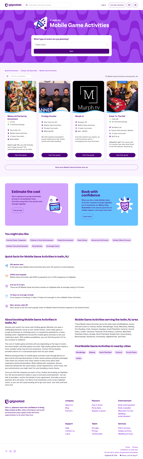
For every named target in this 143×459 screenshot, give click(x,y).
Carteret (119, 352)
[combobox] (48, 5)
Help (67, 428)
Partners (69, 411)
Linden (78, 358)
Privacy (135, 447)
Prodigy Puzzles (48, 116)
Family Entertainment (65, 240)
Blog (67, 408)
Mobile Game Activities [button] (79, 25)
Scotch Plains (131, 352)
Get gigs (95, 428)
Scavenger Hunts (52, 246)
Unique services (124, 431)
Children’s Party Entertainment (41, 240)
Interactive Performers (100, 240)
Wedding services (125, 434)
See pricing (17, 210)
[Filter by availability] (21, 76)
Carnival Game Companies (16, 240)
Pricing (95, 431)
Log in (103, 5)
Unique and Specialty (29, 70)
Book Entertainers (11, 70)
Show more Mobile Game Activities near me (71, 167)
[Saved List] (129, 5)
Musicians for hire (125, 411)
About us (69, 405)
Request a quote (99, 411)
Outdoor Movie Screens (122, 240)
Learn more (87, 216)
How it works (97, 405)
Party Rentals (37, 246)
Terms (127, 447)
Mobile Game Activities (48, 70)
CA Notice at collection (129, 450)
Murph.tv (79, 116)
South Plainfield (105, 352)
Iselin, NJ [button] (56, 20)
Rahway (92, 352)
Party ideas (96, 408)
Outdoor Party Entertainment (17, 246)
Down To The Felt (117, 116)
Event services (124, 428)
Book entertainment (126, 405)
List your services (117, 5)
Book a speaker (124, 408)
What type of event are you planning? (51, 39)
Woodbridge (80, 352)
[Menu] (135, 5)
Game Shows (82, 240)
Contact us (70, 431)
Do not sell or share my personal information (121, 452)
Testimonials (97, 434)
